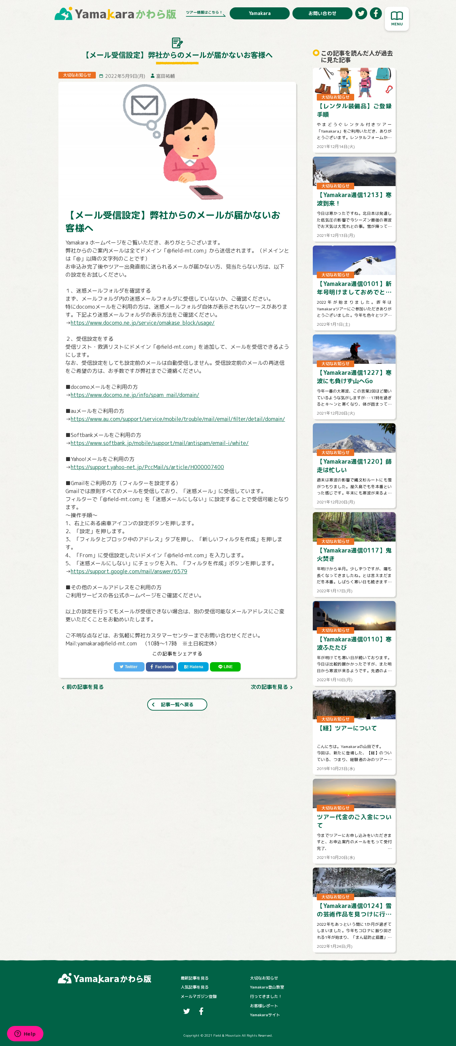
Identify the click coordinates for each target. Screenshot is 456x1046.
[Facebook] (161, 666)
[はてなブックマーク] (193, 666)
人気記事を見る (195, 987)
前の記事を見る (85, 687)
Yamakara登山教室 (267, 987)
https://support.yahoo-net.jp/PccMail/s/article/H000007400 (147, 467)
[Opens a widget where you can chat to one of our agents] (25, 1034)
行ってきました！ (266, 996)
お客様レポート (264, 1006)
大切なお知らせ (264, 978)
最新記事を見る (195, 978)
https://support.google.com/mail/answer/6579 (129, 571)
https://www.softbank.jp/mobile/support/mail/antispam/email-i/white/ (160, 443)
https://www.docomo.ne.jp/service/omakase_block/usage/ (143, 322)
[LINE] (225, 666)
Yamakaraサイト (265, 1015)
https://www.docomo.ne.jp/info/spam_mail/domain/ (135, 395)
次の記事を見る (269, 687)
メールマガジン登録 (199, 996)
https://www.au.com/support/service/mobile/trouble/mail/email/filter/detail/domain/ (178, 419)
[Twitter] (129, 666)
